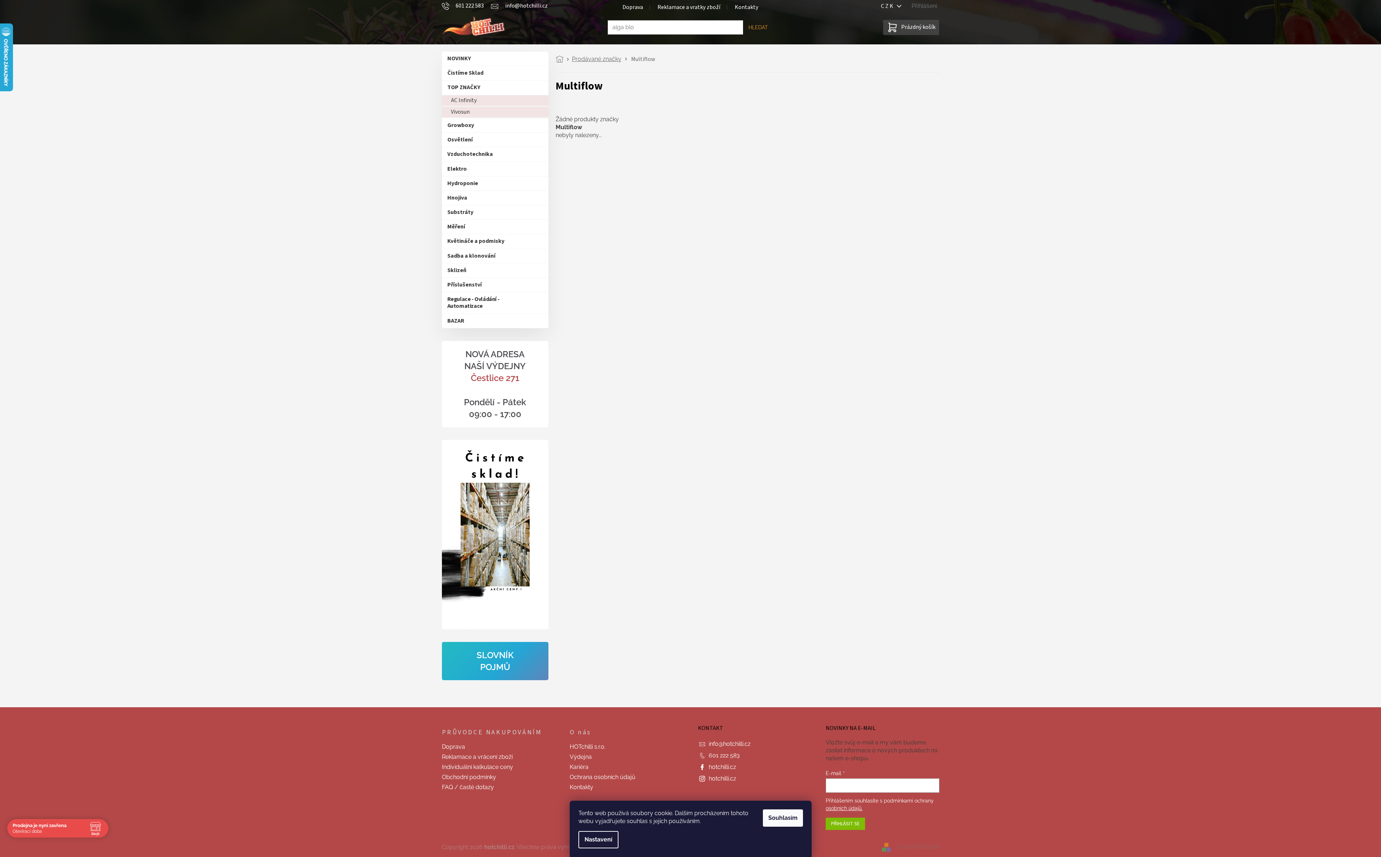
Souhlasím (783, 817)
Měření (456, 227)
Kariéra (579, 767)
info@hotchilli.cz (730, 743)
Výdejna (581, 756)
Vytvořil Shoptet (917, 847)
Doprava (632, 7)
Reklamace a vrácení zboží (477, 756)
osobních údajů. (844, 808)
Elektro (457, 169)
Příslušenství (464, 285)
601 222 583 (724, 755)
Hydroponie (462, 183)
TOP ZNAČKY (463, 87)
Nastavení (598, 839)
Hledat (758, 27)
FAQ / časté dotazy (468, 787)
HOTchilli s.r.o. (587, 746)
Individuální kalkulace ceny (477, 767)
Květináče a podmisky (475, 241)
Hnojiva (457, 198)
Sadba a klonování (471, 256)
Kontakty (746, 7)
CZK (889, 6)
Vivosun (460, 112)
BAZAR (455, 321)
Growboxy (460, 125)
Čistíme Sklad (465, 73)
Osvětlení (460, 140)
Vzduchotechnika (470, 154)
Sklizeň (456, 270)
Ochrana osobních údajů (602, 777)
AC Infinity (464, 100)
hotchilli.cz (722, 767)
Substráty (460, 212)
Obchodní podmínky (469, 777)
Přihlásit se (845, 823)
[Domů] (562, 59)
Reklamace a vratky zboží (688, 7)
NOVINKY (459, 58)
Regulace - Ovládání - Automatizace (473, 302)
